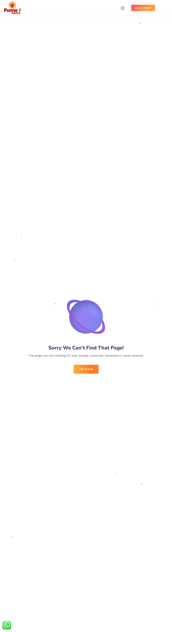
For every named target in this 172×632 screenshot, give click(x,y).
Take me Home (86, 369)
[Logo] (12, 8)
